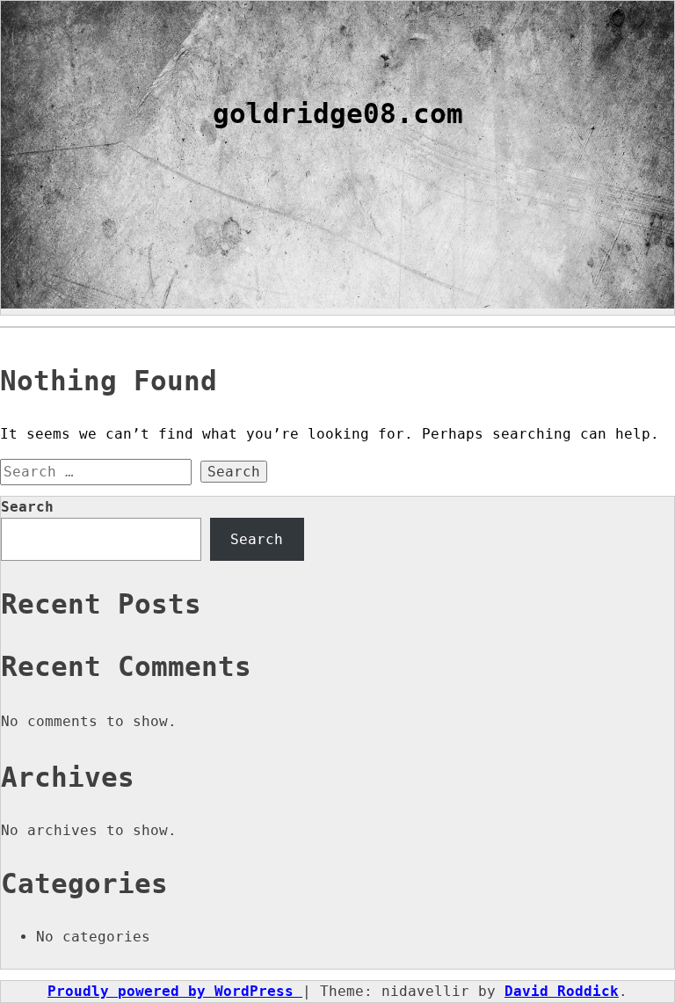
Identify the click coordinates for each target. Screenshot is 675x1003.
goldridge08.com (338, 113)
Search (27, 506)
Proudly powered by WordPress (174, 991)
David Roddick (561, 991)
